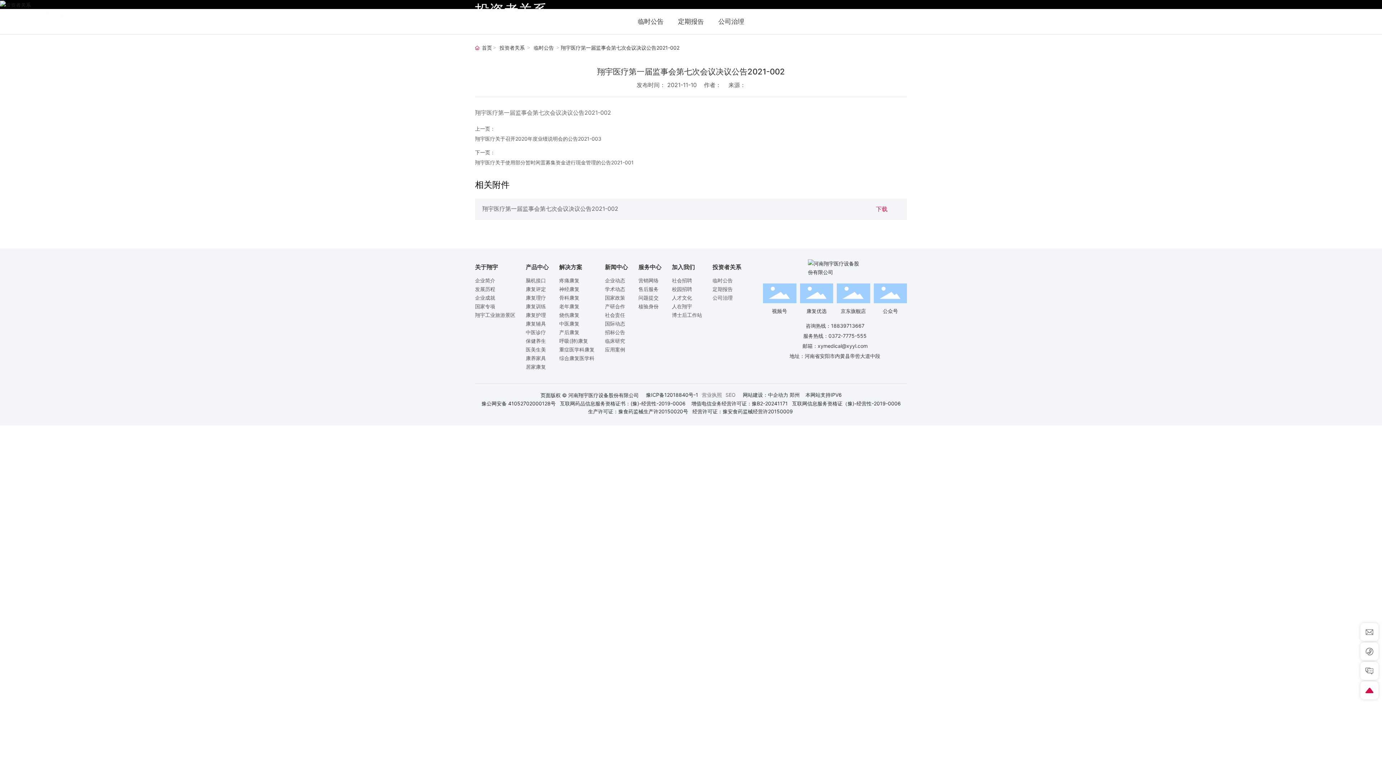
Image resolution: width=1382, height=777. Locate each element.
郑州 (795, 395)
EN (1333, 17)
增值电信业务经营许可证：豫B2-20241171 (739, 403)
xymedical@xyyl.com (843, 346)
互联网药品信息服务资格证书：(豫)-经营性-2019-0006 (623, 403)
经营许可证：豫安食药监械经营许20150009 (742, 411)
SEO (731, 395)
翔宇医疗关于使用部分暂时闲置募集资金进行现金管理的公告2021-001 (554, 162)
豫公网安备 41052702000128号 (519, 403)
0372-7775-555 (847, 336)
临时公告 (544, 48)
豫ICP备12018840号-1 (672, 395)
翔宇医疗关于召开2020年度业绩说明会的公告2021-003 (538, 139)
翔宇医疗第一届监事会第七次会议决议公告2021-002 (550, 208)
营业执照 (712, 395)
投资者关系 (512, 48)
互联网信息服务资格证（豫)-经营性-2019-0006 (846, 403)
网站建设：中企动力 (765, 395)
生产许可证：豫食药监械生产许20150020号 (638, 411)
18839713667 (847, 326)
